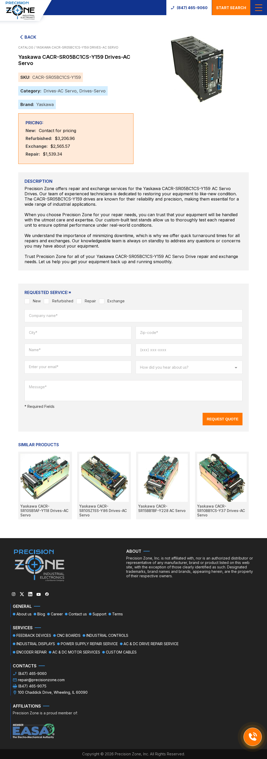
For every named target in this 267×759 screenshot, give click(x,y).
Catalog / (27, 47)
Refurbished (62, 301)
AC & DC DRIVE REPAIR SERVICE (151, 644)
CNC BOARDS (69, 635)
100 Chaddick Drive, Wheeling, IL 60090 (53, 692)
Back (30, 37)
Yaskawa (45, 104)
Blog (41, 614)
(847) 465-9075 (32, 686)
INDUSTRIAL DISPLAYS (35, 644)
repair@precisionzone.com (41, 680)
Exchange (116, 301)
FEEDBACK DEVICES (33, 635)
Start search (231, 7)
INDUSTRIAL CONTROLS (107, 635)
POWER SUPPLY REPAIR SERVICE (89, 644)
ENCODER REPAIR (31, 652)
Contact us (78, 614)
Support (99, 614)
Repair (90, 301)
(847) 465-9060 (192, 7)
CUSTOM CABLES (121, 652)
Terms (117, 614)
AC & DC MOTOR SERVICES (76, 652)
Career (57, 614)
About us (24, 614)
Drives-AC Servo (60, 90)
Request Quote (222, 419)
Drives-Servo (92, 90)
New (37, 301)
